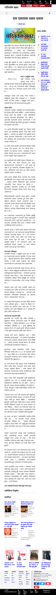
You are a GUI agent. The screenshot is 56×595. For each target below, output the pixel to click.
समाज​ (5, 575)
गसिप (20, 579)
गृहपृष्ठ (23, 3)
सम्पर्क (35, 3)
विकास (13, 578)
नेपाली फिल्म (21, 573)
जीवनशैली (21, 584)
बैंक (12, 573)
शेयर (12, 580)
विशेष (28, 546)
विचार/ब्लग (28, 579)
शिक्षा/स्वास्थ (6, 580)
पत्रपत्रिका (6, 578)
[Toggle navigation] (7, 13)
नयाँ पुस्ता (21, 582)
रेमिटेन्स (13, 582)
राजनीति (6, 573)
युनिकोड (47, 3)
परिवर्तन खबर (22, 24)
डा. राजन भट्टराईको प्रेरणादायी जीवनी (45, 56)
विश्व (27, 577)
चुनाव (5, 582)
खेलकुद (27, 582)
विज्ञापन (40, 3)
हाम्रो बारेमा (29, 2)
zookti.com (46, 592)
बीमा (12, 575)
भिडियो (27, 584)
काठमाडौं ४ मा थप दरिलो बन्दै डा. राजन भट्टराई (45, 38)
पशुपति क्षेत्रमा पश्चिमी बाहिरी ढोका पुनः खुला (44, 74)
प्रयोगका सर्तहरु (25, 593)
